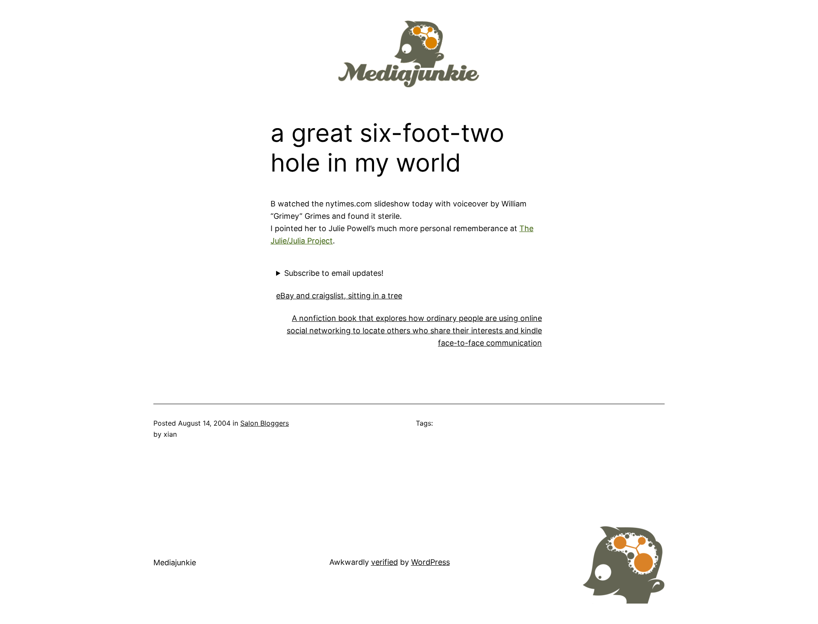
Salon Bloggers (264, 423)
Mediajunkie (174, 562)
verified (384, 562)
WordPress (430, 562)
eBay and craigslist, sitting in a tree (339, 295)
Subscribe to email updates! (333, 273)
